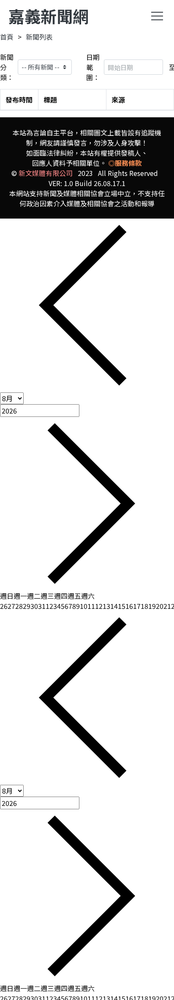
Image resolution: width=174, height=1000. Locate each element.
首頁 (7, 37)
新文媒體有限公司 (46, 173)
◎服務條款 (125, 163)
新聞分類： (7, 67)
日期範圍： (93, 67)
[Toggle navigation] (157, 16)
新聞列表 (39, 37)
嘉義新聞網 (48, 15)
